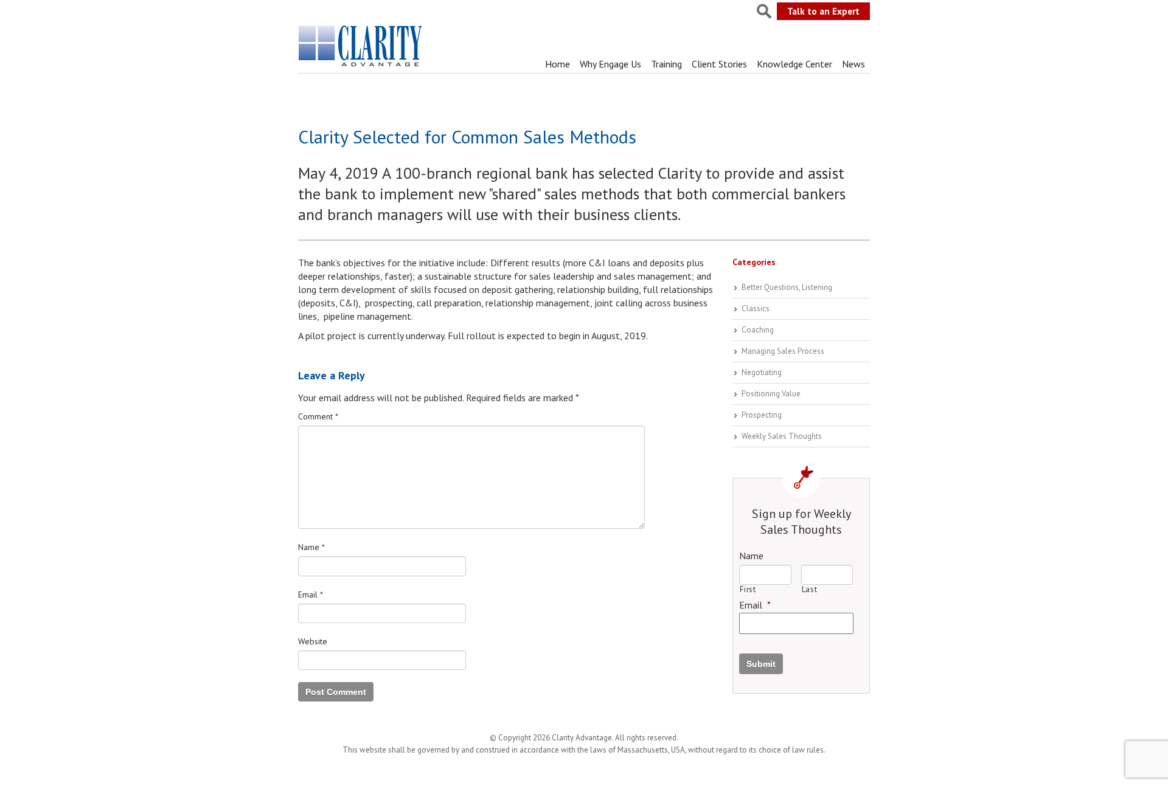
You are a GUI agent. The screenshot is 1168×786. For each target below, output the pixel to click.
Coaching (758, 330)
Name (311, 547)
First (748, 589)
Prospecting (762, 415)
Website (312, 641)
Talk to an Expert (823, 11)
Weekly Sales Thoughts (782, 436)
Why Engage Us (610, 64)
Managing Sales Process (783, 351)
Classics (756, 308)
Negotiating (762, 372)
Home (557, 64)
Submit (761, 664)
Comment (318, 416)
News (853, 64)
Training (666, 64)
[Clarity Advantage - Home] (361, 66)
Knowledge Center (794, 64)
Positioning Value (771, 393)
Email (310, 594)
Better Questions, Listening (787, 287)
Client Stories (719, 64)
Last (810, 589)
